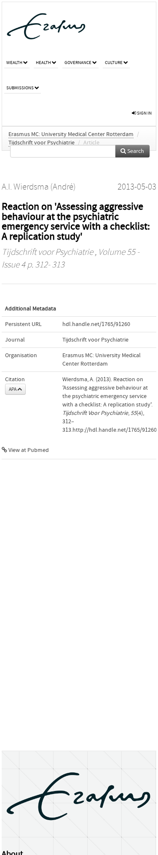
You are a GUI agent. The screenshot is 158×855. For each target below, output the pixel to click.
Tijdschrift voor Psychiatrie (41, 142)
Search (135, 151)
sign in (144, 113)
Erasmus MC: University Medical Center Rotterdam (71, 134)
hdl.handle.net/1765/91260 (96, 324)
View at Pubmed (28, 450)
